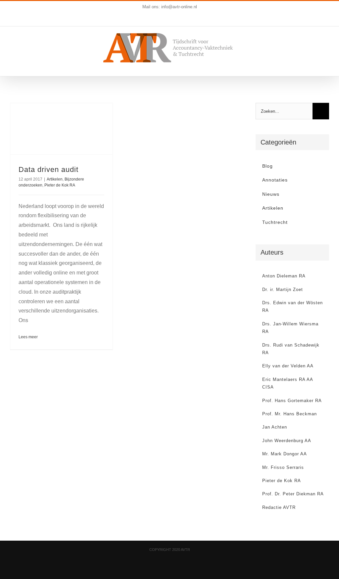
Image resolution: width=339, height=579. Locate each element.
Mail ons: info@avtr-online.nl (169, 6)
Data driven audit (48, 169)
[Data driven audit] (61, 128)
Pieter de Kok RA (59, 185)
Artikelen (55, 179)
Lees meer (28, 337)
